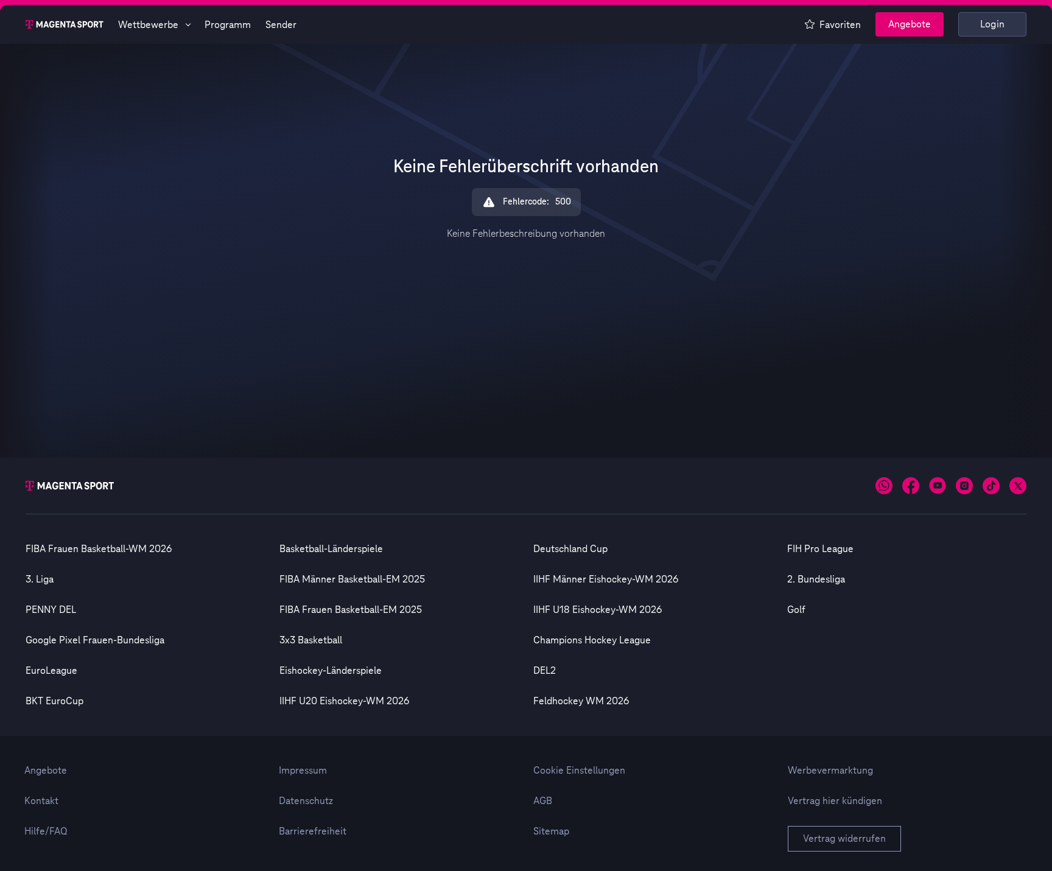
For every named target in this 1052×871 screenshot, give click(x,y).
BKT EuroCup (54, 701)
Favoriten (840, 24)
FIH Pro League (820, 549)
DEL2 (544, 670)
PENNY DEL (51, 609)
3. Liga (40, 579)
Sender (280, 24)
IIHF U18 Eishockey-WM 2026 (597, 609)
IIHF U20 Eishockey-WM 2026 (344, 701)
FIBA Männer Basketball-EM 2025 (352, 579)
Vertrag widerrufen (844, 838)
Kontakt (41, 801)
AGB (542, 801)
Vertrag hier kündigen (835, 801)
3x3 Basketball (310, 640)
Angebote (909, 24)
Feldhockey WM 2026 (581, 701)
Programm (228, 24)
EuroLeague (51, 670)
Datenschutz (306, 801)
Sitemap (551, 831)
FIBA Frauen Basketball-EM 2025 (350, 609)
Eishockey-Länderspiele (330, 670)
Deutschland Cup (570, 549)
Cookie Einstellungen (579, 770)
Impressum (303, 770)
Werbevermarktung (830, 770)
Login (992, 24)
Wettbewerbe (148, 24)
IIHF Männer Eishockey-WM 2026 (605, 579)
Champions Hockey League (592, 640)
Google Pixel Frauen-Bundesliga (95, 640)
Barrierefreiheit (312, 831)
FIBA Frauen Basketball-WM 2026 (99, 549)
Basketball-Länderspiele (331, 549)
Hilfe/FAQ (46, 831)
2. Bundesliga (816, 579)
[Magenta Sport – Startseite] (64, 24)
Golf (796, 609)
